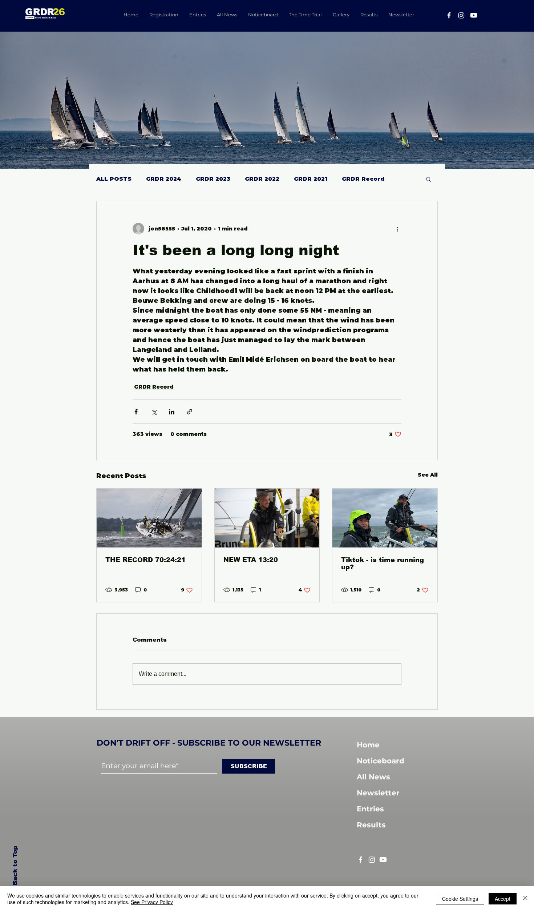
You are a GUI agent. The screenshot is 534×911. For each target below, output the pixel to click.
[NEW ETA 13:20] (267, 518)
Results (371, 824)
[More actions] (397, 228)
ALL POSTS (114, 179)
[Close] (525, 898)
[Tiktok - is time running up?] (384, 518)
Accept (502, 898)
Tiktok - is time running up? (382, 563)
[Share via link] (189, 411)
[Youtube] (474, 15)
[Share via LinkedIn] (171, 411)
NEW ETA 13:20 (250, 559)
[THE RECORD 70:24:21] (149, 518)
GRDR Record (363, 179)
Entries (370, 808)
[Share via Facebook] (136, 411)
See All (428, 474)
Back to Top (14, 866)
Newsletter (378, 792)
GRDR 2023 (213, 179)
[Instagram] (461, 15)
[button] (428, 179)
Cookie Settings (460, 898)
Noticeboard (380, 761)
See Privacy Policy (152, 902)
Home (368, 745)
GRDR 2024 (163, 179)
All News (373, 776)
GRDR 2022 (262, 179)
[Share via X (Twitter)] (153, 411)
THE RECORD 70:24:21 (145, 559)
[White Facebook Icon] (360, 859)
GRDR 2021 (310, 179)
